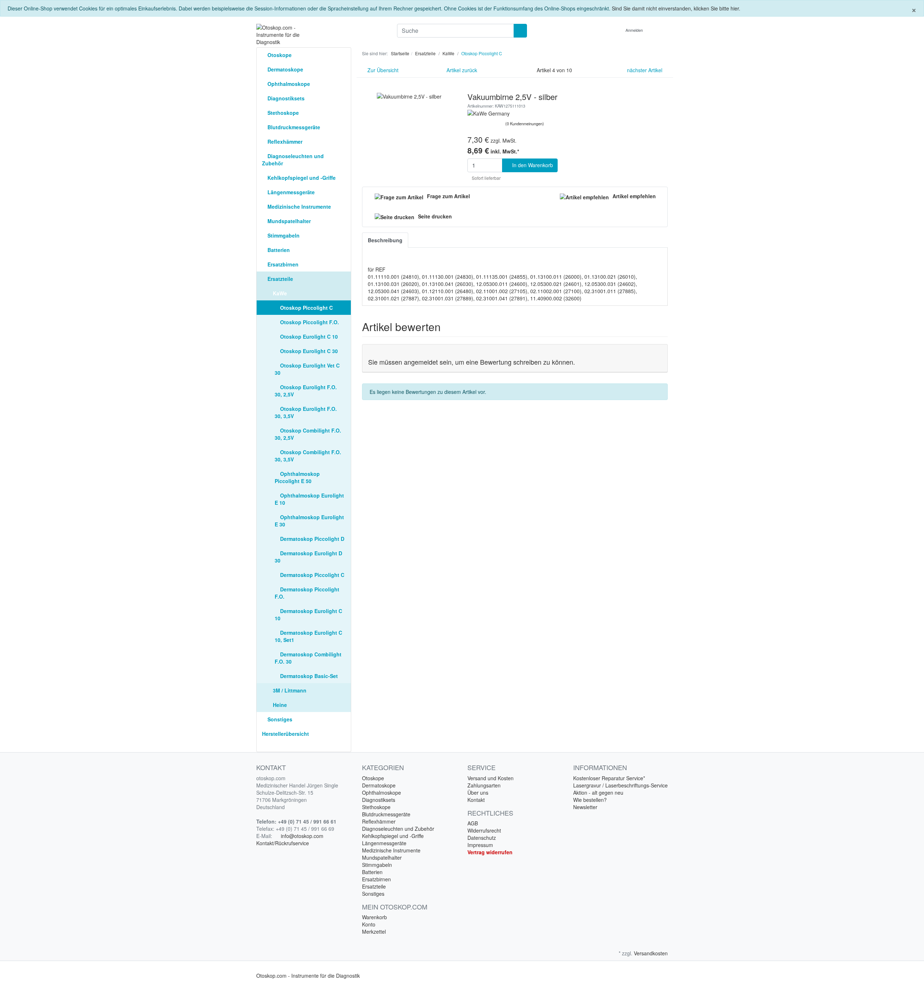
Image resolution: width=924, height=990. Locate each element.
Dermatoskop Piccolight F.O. (307, 593)
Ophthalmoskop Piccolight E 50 (297, 477)
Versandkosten (651, 953)
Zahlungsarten (484, 785)
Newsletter (585, 807)
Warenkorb (374, 917)
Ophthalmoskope (288, 83)
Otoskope (279, 54)
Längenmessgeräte (290, 192)
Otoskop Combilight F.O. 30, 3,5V (308, 455)
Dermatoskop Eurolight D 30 (308, 557)
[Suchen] (520, 31)
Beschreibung (385, 240)
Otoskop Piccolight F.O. (309, 322)
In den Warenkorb (532, 165)
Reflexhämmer (284, 141)
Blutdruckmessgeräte (293, 127)
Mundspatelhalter (288, 221)
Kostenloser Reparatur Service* (609, 778)
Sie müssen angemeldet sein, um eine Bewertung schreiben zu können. (471, 361)
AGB (472, 823)
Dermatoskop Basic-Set (308, 675)
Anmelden (635, 30)
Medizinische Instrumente (298, 206)
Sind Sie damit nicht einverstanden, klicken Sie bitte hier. (676, 8)
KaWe (279, 293)
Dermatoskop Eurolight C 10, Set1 (308, 636)
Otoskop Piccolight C (306, 307)
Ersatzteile (279, 278)
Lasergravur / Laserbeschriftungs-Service (620, 785)
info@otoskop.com (302, 835)
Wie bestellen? (590, 799)
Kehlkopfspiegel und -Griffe (301, 177)
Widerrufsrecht (484, 830)
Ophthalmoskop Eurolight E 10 (309, 499)
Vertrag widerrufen (490, 852)
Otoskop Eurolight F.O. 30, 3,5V (306, 412)
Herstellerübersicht (285, 733)
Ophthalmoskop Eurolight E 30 (309, 520)
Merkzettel (374, 931)
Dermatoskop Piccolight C (311, 574)
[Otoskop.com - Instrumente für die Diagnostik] (321, 34)
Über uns (477, 792)
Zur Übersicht (382, 70)
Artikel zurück (461, 70)
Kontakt (476, 799)
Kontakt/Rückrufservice (282, 843)
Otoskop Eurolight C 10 (308, 336)
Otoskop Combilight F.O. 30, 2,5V (308, 434)
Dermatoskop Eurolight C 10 (308, 614)
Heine (279, 704)
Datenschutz (481, 837)
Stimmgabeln (283, 235)
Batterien (278, 249)
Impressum (480, 844)
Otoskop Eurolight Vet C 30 (307, 369)
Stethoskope (282, 112)
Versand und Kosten (490, 778)
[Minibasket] (660, 30)
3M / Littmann (288, 690)
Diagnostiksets (285, 98)
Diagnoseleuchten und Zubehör (293, 159)
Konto (368, 924)
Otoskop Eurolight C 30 (308, 351)
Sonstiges (279, 719)
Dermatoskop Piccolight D (311, 538)
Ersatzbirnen (282, 264)
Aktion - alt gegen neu (598, 792)
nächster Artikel (645, 70)
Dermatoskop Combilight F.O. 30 (308, 658)
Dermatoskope (284, 69)
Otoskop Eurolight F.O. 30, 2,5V (306, 390)
